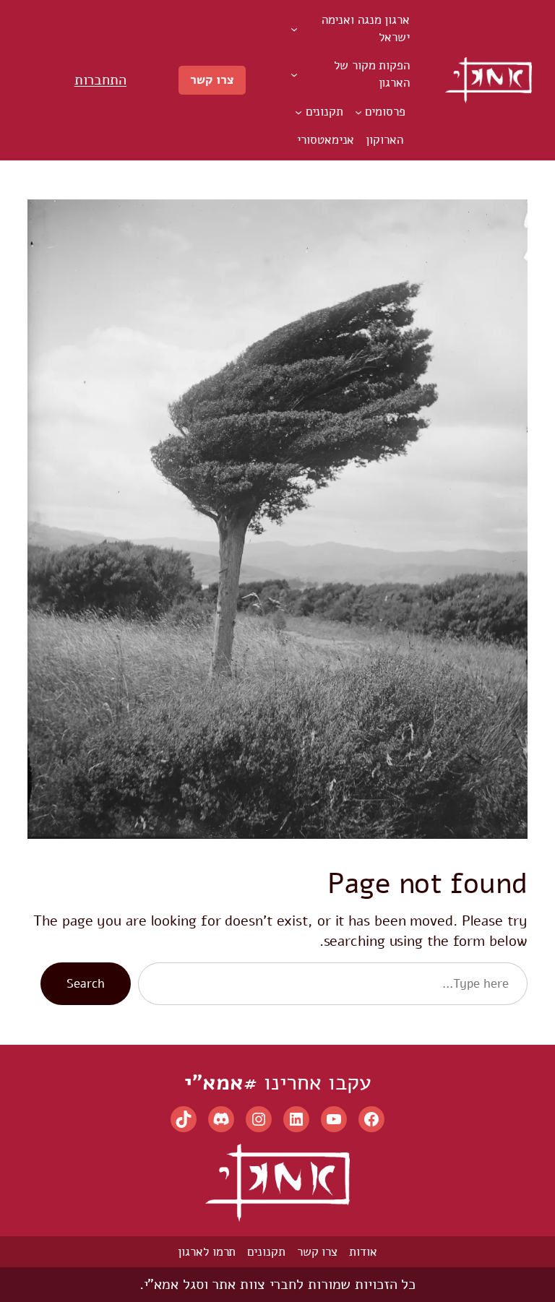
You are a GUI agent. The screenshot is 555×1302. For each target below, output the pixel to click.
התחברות (100, 80)
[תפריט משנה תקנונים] (298, 111)
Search (85, 983)
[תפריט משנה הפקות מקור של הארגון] (294, 74)
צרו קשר (211, 80)
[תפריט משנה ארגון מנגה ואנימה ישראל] (294, 29)
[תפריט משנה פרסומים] (358, 111)
